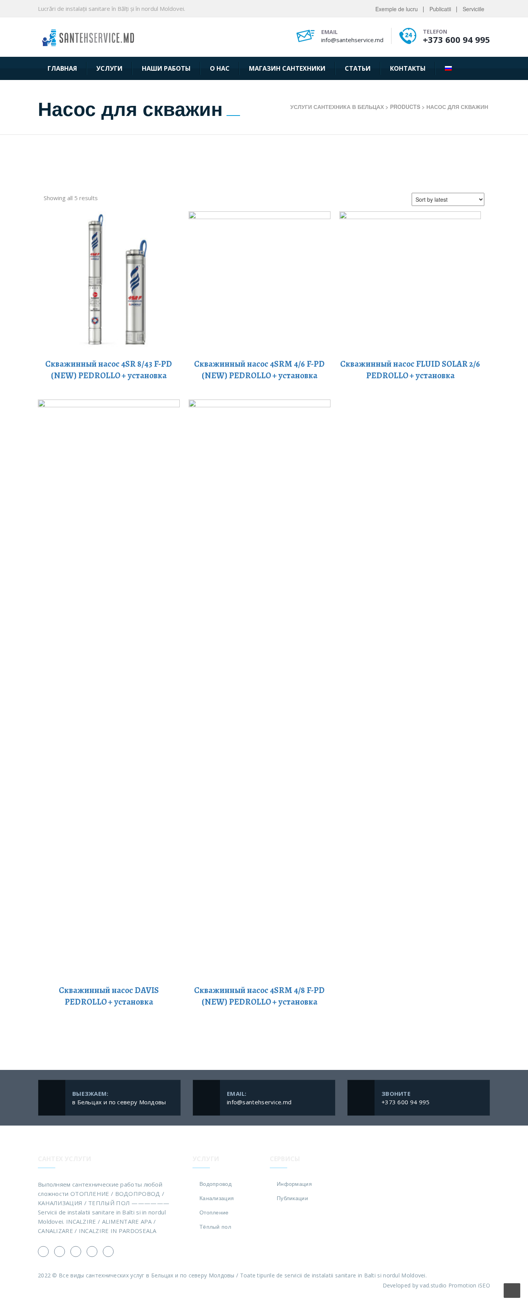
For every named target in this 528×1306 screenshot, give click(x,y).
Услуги (109, 68)
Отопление (214, 1212)
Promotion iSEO (469, 1285)
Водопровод (215, 1183)
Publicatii (440, 9)
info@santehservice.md (352, 40)
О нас (220, 68)
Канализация (216, 1198)
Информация (294, 1183)
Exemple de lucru (396, 9)
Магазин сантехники (287, 68)
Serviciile (473, 9)
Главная (62, 68)
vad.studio (433, 1285)
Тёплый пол (215, 1226)
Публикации (292, 1198)
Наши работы (166, 68)
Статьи (358, 68)
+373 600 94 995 (456, 39)
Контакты (408, 68)
